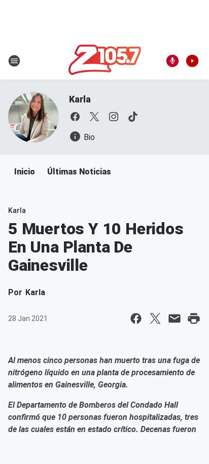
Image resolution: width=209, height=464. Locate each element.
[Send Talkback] (172, 61)
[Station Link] (104, 61)
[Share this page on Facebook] (136, 318)
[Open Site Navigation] (14, 61)
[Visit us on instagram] (114, 117)
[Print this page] (194, 318)
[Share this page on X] (155, 318)
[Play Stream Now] (192, 61)
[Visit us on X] (94, 117)
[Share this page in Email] (174, 318)
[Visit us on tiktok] (133, 117)
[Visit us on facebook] (75, 117)
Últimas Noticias (79, 171)
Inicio (24, 171)
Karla (80, 99)
